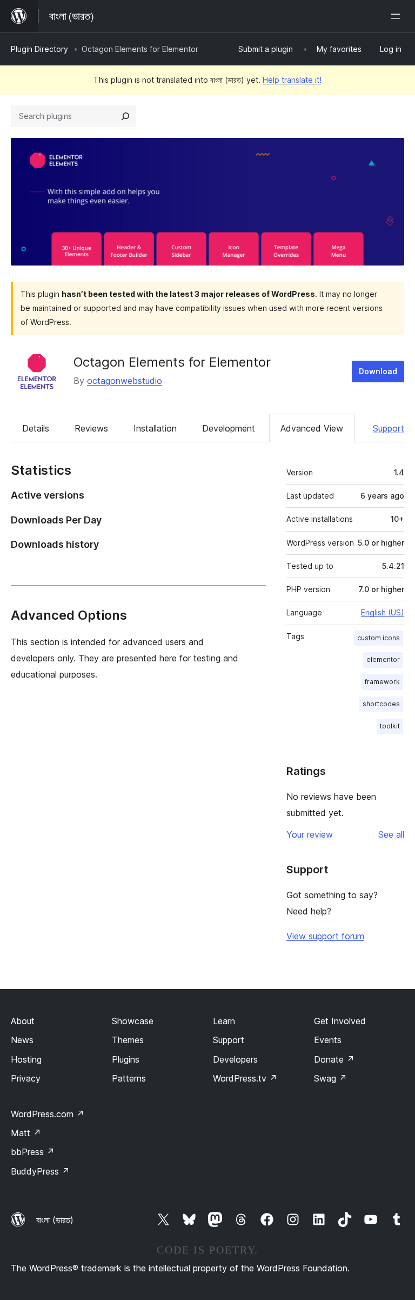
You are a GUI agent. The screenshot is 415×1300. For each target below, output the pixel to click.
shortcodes (381, 704)
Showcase (132, 1021)
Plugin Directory (39, 49)
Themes (128, 1039)
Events (328, 1039)
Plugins (125, 1059)
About (23, 1021)
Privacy (26, 1078)
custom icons (378, 638)
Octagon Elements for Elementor (172, 362)
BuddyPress (40, 1171)
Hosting (26, 1059)
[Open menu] (397, 16)
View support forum (325, 936)
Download (378, 371)
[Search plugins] (125, 116)
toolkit (390, 726)
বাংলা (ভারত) (54, 1220)
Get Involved (340, 1021)
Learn (224, 1021)
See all (391, 834)
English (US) (382, 612)
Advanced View (311, 428)
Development (228, 428)
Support (388, 428)
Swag (330, 1078)
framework (382, 682)
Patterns (129, 1078)
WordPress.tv (245, 1078)
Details (35, 428)
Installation (155, 428)
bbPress (33, 1151)
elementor (383, 659)
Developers (235, 1059)
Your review (309, 834)
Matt (26, 1132)
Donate (334, 1059)
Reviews (91, 428)
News (22, 1039)
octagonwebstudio (124, 380)
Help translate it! (292, 79)
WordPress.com (47, 1114)
